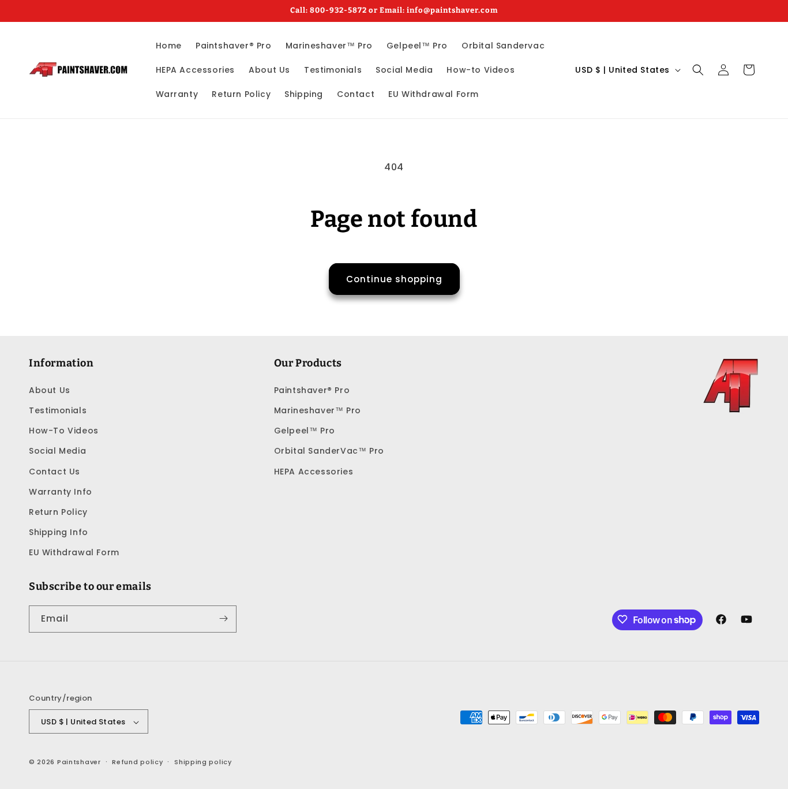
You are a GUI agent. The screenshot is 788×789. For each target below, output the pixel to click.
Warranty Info (60, 491)
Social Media (57, 451)
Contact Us (54, 471)
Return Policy (58, 511)
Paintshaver (79, 762)
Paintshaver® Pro (312, 389)
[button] (698, 70)
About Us (49, 389)
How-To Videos (64, 430)
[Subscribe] (223, 618)
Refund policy (137, 761)
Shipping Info (58, 531)
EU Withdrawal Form (74, 552)
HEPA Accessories (314, 471)
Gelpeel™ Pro (304, 430)
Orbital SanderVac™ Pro (329, 451)
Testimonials (58, 410)
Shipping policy (203, 761)
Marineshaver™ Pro (317, 410)
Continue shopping (394, 279)
